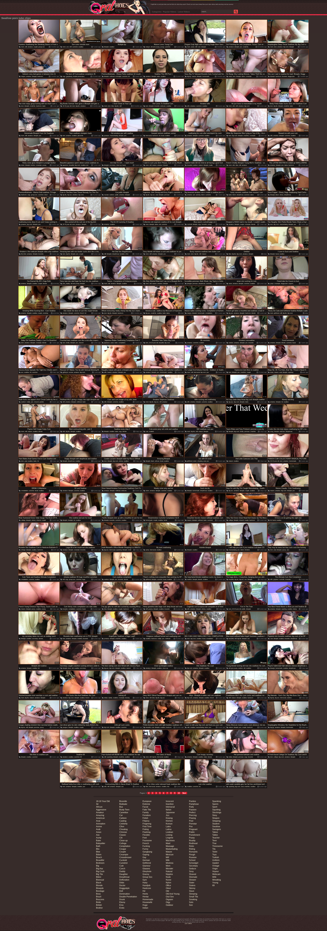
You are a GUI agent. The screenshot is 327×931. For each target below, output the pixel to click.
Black (98, 883)
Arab (98, 829)
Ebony (122, 902)
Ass (98, 835)
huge (83, 579)
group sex (41, 47)
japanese (65, 165)
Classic (122, 835)
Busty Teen (124, 810)
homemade (205, 76)
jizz (87, 165)
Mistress (169, 863)
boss (69, 668)
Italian (168, 810)
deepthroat (240, 195)
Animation (100, 824)
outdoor (195, 165)
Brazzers (100, 899)
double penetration (78, 76)
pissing (198, 195)
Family (146, 812)
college (23, 520)
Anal (98, 821)
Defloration (124, 880)
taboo (243, 76)
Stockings (216, 812)
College (122, 843)
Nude (168, 877)
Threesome (217, 846)
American (100, 818)
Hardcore (147, 888)
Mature (169, 852)
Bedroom (100, 863)
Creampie (123, 854)
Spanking (216, 801)
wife (188, 106)
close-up (119, 165)
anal (157, 195)
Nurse (168, 880)
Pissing (192, 818)
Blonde (99, 885)
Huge (145, 905)
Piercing (193, 815)
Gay (144, 857)
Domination (124, 894)
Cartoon (123, 818)
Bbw (98, 852)
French (146, 843)
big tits (189, 76)
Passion (192, 810)
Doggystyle (124, 888)
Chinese (123, 832)
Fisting (146, 829)
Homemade (148, 899)
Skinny (192, 888)
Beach (99, 857)
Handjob (146, 885)
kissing (127, 698)
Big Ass (99, 868)
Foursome (147, 840)
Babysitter (100, 843)
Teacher (216, 838)
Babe (98, 840)
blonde (253, 224)
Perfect (192, 812)
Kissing (169, 818)
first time (23, 254)
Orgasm (169, 899)
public (117, 195)
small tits (245, 47)
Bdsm (98, 854)
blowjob (106, 47)
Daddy (122, 871)
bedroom (40, 76)
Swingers (216, 829)
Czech (122, 868)
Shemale (193, 877)
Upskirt (215, 863)
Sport (214, 807)
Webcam (216, 874)
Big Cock (100, 871)
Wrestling (216, 880)
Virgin (215, 868)
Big (97, 866)
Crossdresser (125, 857)
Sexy (191, 871)
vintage (23, 550)
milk (188, 727)
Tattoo (215, 835)
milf (26, 47)
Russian (193, 857)
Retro (191, 846)
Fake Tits (147, 810)
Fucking (146, 846)
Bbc (98, 849)
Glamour (146, 866)
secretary (112, 165)
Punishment (194, 835)
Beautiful (100, 860)
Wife (214, 877)
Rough (192, 854)
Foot (145, 838)
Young (215, 883)
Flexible (146, 835)
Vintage (215, 866)
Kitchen (169, 821)
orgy (64, 76)
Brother (99, 908)
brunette (284, 76)
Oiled (168, 888)
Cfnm (121, 826)
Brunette (123, 801)
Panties (192, 801)
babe (158, 76)
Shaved (192, 874)
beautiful (71, 165)
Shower (192, 880)
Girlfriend (147, 863)
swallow (80, 47)
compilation (208, 313)
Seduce (192, 868)
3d (97, 804)
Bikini (98, 877)
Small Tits (193, 897)
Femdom (147, 815)
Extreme (146, 804)
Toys (214, 854)
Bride (98, 902)
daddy (68, 283)
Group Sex (147, 877)
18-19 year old (67, 106)
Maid (168, 843)
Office (168, 885)
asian (192, 47)
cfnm (126, 254)
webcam (163, 106)
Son (191, 905)
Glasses (146, 868)
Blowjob (99, 888)
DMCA (190, 923)
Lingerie (169, 838)
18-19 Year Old (103, 801)
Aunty (98, 838)
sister (23, 165)
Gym (145, 880)
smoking (45, 313)
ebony (281, 195)
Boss (98, 894)
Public (192, 832)
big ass (69, 195)
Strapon (215, 818)
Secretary (193, 866)
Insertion (170, 804)
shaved (81, 342)
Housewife (147, 902)
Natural (169, 871)
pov (241, 47)
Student (215, 824)
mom (22, 47)
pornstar (167, 195)
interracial (149, 135)
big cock (286, 47)
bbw (112, 106)
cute (199, 47)
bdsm (203, 195)
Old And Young (172, 894)
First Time (147, 826)
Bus (121, 807)
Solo (191, 902)
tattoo (252, 195)
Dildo (121, 883)
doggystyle (291, 76)
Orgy (168, 902)
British (99, 905)
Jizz (167, 815)
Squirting (216, 810)
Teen (214, 840)
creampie (249, 76)
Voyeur (215, 871)
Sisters (192, 885)
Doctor (122, 885)
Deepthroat (124, 877)
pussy (284, 550)
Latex (168, 826)
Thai (214, 843)
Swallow (216, 826)
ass (22, 372)
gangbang (69, 76)
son (67, 47)
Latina (168, 829)
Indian (145, 908)
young (162, 47)
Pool (191, 821)
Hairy (145, 883)
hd (129, 76)
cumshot (75, 47)
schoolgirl (118, 76)
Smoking (193, 899)
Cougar (122, 849)
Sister (191, 883)
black (277, 195)
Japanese (170, 812)
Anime (99, 826)
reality (211, 165)
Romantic (193, 852)
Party (191, 807)
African (99, 807)
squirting (290, 372)
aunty (147, 550)
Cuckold (123, 860)
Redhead (193, 843)
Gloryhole (147, 871)
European (147, 801)
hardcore (278, 76)
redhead (112, 76)
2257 (186, 923)
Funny (145, 849)
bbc (168, 786)
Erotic (122, 908)
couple (36, 47)
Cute (121, 866)
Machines (170, 840)
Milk (168, 860)
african (157, 461)
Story (214, 815)
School (192, 860)
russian (106, 195)
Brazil (98, 897)
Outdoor (169, 905)
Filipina (146, 821)
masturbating (114, 135)
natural (128, 668)
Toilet (214, 852)
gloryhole (80, 135)
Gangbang (147, 852)
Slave (191, 891)
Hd (144, 891)
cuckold (189, 224)
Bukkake (123, 804)
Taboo (215, 832)
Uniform (215, 860)
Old (167, 891)
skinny (121, 461)
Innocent (170, 801)
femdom (247, 550)
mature (148, 47)
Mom (168, 866)
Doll (121, 891)
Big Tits (99, 874)
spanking (119, 550)
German (146, 860)
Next (184, 793)
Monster (169, 868)
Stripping (216, 821)
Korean (169, 824)
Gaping (146, 854)
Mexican (169, 854)
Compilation (124, 846)
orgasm (290, 283)
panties (41, 402)
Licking (169, 835)
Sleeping (193, 894)
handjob (122, 254)
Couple (122, 852)
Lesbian (169, 832)
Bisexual (100, 880)
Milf (167, 857)
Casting (122, 821)
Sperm (215, 804)
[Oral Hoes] (119, 7)
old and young (155, 47)
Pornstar (193, 824)
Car (121, 815)
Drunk (122, 899)
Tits (213, 849)
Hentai (146, 897)
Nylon (168, 883)
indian (106, 698)
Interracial (170, 807)
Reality (192, 840)
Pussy (192, 838)
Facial (145, 807)
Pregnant (193, 829)
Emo (121, 905)
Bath (98, 846)
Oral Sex (170, 897)
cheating (200, 461)
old (160, 224)
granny (150, 609)
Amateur (100, 812)
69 (81, 757)
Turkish (215, 857)
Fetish (145, 818)
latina (286, 165)
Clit (120, 838)
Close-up (123, 840)
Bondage (100, 891)
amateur (30, 47)
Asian (98, 832)
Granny (146, 874)
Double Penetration (128, 897)
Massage (170, 846)
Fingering (147, 824)
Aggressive (101, 810)
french (82, 313)
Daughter (123, 874)
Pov (191, 826)
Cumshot (123, 863)
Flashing (146, 832)
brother (33, 165)
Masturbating (172, 849)
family (68, 342)
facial (162, 135)
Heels (145, 894)
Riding (192, 849)
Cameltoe (123, 812)
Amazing (100, 815)
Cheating (123, 829)
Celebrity (123, 824)
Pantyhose (194, 804)
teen (275, 47)
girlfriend (276, 313)
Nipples (169, 874)
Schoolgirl (193, 863)
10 (179, 793)
